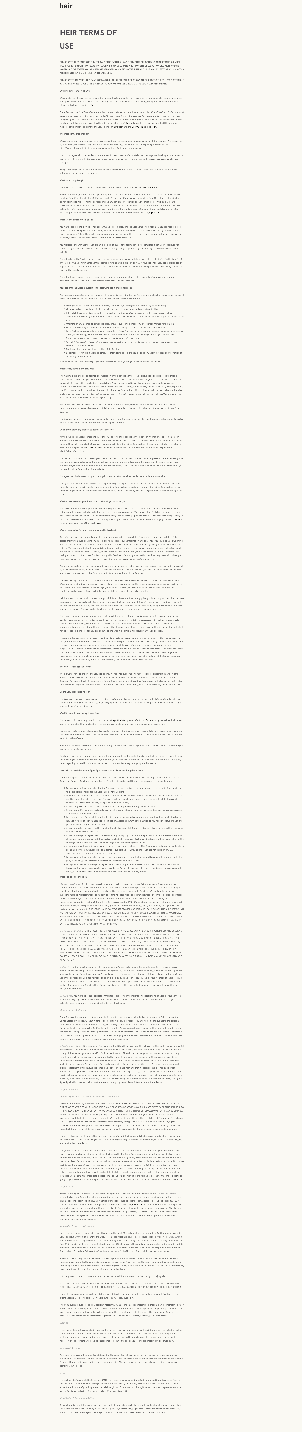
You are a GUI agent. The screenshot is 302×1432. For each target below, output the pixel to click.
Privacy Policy (93, 447)
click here (177, 519)
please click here (150, 187)
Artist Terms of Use (119, 123)
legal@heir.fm (86, 105)
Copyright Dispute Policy (144, 127)
